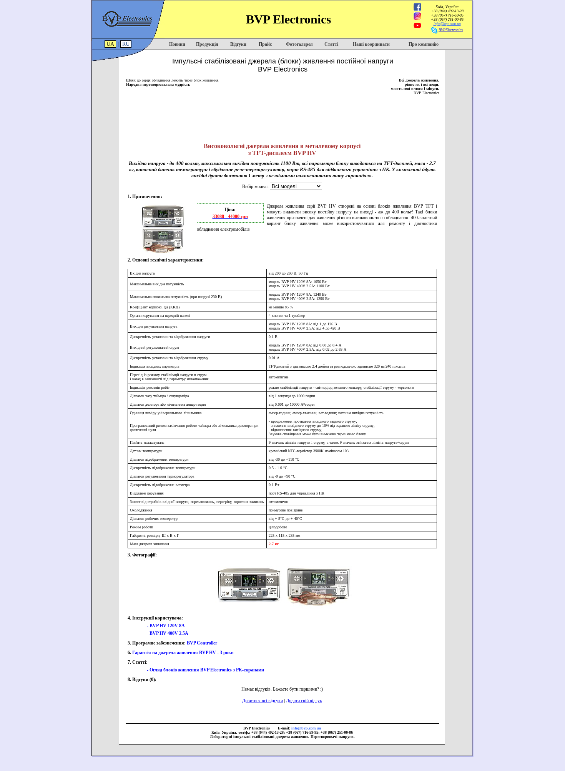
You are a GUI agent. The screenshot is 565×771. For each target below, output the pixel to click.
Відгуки (238, 44)
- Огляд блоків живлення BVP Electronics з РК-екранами (205, 670)
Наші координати (371, 44)
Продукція (207, 44)
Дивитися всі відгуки (262, 700)
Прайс (265, 44)
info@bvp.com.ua (447, 24)
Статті (331, 44)
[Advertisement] (282, 116)
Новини (177, 44)
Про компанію (424, 44)
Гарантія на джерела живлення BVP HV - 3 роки (183, 652)
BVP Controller (202, 643)
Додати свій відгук (304, 700)
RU (126, 44)
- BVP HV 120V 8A (166, 625)
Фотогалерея (299, 44)
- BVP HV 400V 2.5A (167, 633)
